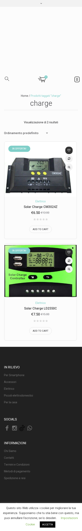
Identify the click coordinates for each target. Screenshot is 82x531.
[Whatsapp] (30, 428)
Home (24, 96)
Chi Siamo (10, 451)
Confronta (69, 158)
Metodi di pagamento (17, 471)
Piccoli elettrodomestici (18, 396)
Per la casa (10, 402)
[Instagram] (15, 428)
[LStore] (41, 40)
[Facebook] (7, 428)
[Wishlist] (69, 150)
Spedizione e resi (14, 478)
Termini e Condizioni (16, 465)
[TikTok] (22, 428)
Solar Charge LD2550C (40, 308)
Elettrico (40, 201)
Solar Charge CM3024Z (41, 207)
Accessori (10, 382)
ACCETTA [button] (47, 524)
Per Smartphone (14, 375)
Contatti (9, 458)
